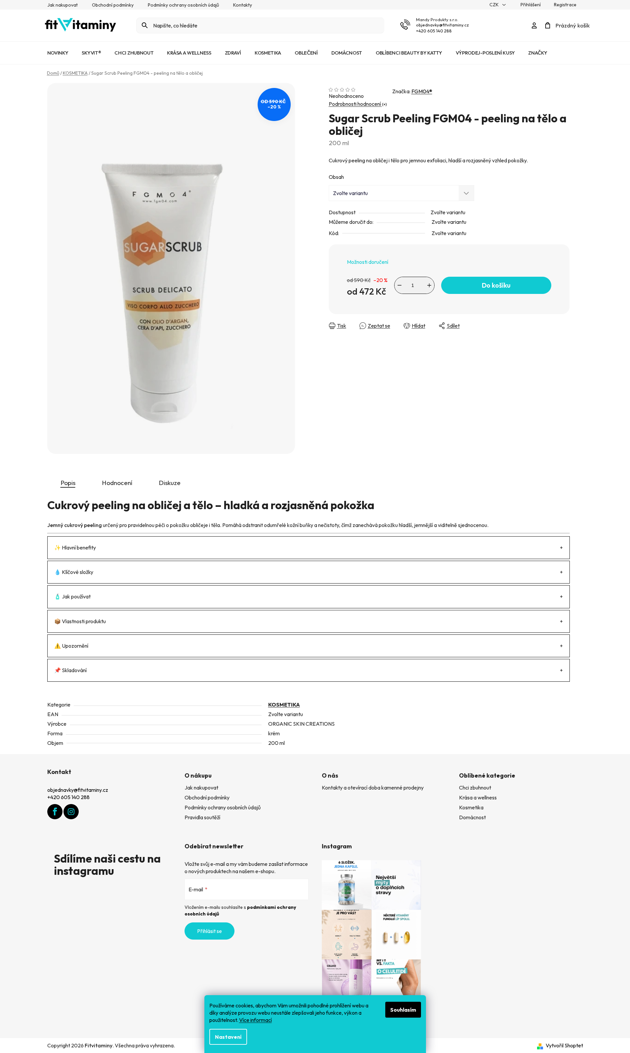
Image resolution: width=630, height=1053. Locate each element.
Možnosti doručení (367, 262)
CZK (494, 5)
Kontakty (242, 5)
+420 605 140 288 (434, 30)
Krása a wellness (478, 797)
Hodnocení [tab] (117, 483)
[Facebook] (55, 811)
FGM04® (421, 91)
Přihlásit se (209, 931)
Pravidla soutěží (202, 817)
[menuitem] (58, 53)
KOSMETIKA (284, 704)
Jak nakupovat (62, 5)
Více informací (255, 1020)
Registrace (565, 5)
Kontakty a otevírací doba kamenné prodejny (373, 787)
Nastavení (228, 1036)
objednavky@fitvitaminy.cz (442, 24)
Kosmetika (471, 807)
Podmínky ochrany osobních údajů (183, 5)
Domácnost (472, 817)
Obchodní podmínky (113, 5)
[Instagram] (71, 811)
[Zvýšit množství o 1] (429, 285)
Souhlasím (403, 1009)
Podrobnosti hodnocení (355, 104)
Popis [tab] (68, 483)
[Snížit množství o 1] (399, 285)
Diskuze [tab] (170, 483)
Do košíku (496, 285)
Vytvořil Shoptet (564, 1045)
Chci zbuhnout (475, 787)
